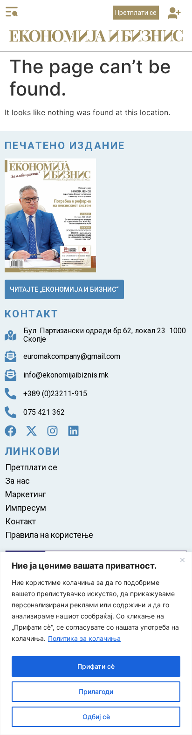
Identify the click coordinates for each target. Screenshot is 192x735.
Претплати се (31, 467)
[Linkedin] (73, 431)
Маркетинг (25, 494)
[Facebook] (10, 431)
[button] (174, 13)
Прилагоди (96, 691)
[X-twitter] (31, 431)
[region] (96, 643)
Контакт (20, 521)
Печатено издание (65, 145)
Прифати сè (96, 666)
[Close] (182, 559)
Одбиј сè (96, 717)
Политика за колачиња (84, 638)
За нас (17, 481)
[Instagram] (52, 431)
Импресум (25, 508)
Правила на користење (49, 535)
